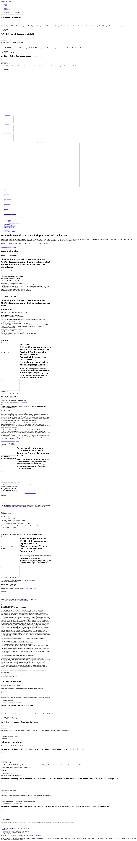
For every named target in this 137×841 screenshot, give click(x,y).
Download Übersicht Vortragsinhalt (10, 441)
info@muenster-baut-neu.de (35, 835)
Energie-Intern (7, 199)
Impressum (6, 7)
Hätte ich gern (40, 142)
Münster (7, 124)
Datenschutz (7, 9)
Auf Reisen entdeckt (7, 133)
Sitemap (6, 5)
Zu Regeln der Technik (9, 226)
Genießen (6, 194)
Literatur (6, 209)
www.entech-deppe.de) (23, 600)
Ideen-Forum (7, 204)
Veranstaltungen (8, 220)
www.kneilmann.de (30, 493)
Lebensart (7, 115)
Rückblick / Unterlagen (13, 223)
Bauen (5, 189)
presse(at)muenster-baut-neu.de (8, 247)
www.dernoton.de (22, 402)
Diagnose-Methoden (9, 227)
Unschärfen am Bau (9, 224)
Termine (9, 221)
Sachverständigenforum (10, 214)
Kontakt (6, 8)
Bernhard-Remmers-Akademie (16, 506)
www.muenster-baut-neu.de (8, 831)
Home (5, 4)
